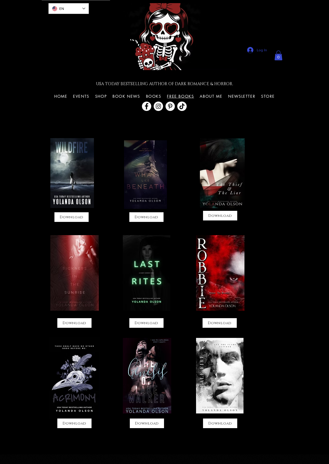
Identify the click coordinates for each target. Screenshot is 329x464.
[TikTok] (182, 106)
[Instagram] (158, 106)
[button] (278, 55)
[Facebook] (146, 106)
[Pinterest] (170, 106)
